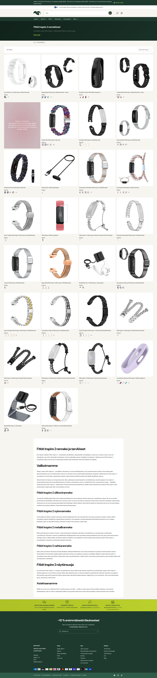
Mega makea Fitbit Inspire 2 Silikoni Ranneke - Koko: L (55, 92)
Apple (36, 19)
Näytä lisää (37, 35)
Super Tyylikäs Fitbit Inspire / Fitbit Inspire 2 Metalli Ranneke (19, 235)
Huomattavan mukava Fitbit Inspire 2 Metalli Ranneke (130, 283)
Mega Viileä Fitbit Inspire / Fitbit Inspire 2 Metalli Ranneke (56, 283)
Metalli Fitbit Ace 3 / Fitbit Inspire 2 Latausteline (91, 283)
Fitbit (50, 19)
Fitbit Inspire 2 (41, 42)
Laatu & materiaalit (109, 651)
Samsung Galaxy (61, 653)
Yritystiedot (66, 675)
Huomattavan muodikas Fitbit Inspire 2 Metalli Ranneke (93, 187)
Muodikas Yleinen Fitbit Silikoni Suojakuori (89, 92)
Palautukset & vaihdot (86, 660)
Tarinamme (107, 649)
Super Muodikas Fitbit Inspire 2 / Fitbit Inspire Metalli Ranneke (95, 330)
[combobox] (78, 13)
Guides (82, 656)
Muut (74, 19)
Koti (35, 42)
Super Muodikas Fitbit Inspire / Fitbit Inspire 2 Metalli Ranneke (20, 330)
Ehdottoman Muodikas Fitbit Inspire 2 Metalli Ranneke (130, 235)
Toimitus (82, 658)
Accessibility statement (75, 675)
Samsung (57, 19)
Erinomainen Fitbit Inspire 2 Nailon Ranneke (128, 187)
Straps (38, 675)
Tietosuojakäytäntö (46, 675)
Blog (105, 658)
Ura (105, 656)
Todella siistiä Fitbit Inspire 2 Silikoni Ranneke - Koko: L (130, 92)
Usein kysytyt (84, 649)
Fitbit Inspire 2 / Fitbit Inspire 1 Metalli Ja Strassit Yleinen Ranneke (95, 235)
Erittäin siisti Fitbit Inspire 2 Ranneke (51, 140)
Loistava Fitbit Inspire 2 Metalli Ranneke (14, 283)
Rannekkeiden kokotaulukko (88, 651)
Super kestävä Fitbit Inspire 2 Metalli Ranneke (128, 140)
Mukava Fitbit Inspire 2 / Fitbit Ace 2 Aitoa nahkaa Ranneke (57, 426)
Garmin (43, 19)
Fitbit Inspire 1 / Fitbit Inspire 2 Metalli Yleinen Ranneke (130, 330)
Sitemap (84, 675)
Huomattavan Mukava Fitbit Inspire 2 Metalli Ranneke (55, 330)
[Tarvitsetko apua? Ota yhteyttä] (117, 13)
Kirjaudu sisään (119, 2)
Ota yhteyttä (84, 663)
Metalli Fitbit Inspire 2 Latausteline (13, 426)
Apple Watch (60, 649)
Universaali (66, 19)
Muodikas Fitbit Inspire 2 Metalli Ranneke (89, 140)
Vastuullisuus (108, 653)
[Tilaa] (97, 631)
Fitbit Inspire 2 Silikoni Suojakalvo (50, 235)
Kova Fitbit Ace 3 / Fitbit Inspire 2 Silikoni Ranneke (16, 92)
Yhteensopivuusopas (86, 653)
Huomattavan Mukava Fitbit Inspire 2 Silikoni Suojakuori (131, 378)
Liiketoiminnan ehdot (57, 675)
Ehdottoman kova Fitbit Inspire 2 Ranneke (15, 187)
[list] (78, 7)
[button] (36, 19)
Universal (59, 658)
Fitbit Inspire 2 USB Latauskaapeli (50, 187)
